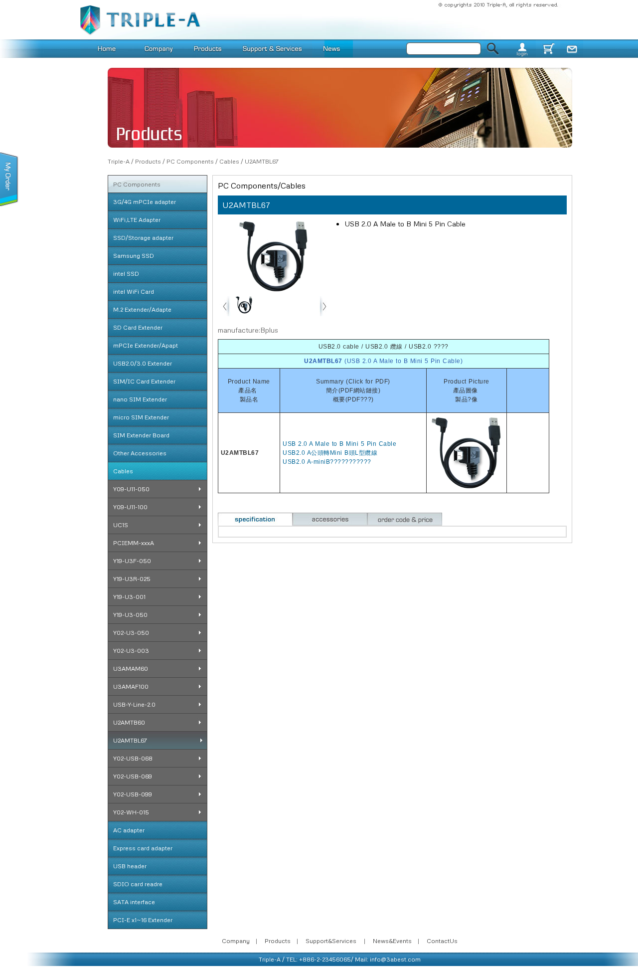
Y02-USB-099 (132, 794)
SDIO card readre (137, 884)
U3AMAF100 (131, 686)
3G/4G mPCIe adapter (144, 201)
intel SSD (126, 273)
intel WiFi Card (133, 291)
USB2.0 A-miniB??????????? (327, 461)
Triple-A (119, 161)
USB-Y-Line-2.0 (134, 704)
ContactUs (442, 941)
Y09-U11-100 (130, 507)
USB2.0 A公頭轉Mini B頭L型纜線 (330, 452)
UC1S (120, 525)
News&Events (392, 941)
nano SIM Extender (140, 399)
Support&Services (331, 941)
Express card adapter (142, 848)
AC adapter (129, 830)
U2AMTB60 (129, 722)
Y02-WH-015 (131, 812)
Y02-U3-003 (131, 650)
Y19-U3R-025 (132, 578)
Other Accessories (139, 453)
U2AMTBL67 (262, 161)
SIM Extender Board (141, 435)
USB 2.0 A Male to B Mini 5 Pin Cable (339, 443)
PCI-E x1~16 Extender (142, 920)
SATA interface (134, 902)
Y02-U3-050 (131, 632)
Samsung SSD (133, 255)
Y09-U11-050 (131, 489)
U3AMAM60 (130, 668)
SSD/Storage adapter (143, 237)
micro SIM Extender (141, 417)
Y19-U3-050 (130, 614)
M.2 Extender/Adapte (142, 309)
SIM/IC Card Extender (144, 381)
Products (148, 161)
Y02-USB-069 (132, 776)
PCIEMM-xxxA (133, 543)
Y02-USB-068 (133, 758)
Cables (229, 161)
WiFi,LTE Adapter (136, 219)
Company (236, 941)
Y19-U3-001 (129, 596)
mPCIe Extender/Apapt (145, 345)
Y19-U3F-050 (132, 561)
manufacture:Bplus (248, 330)
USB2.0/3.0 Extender (142, 363)
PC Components (190, 161)
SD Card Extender (137, 327)
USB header (130, 866)
